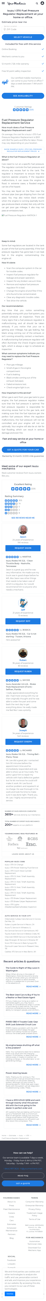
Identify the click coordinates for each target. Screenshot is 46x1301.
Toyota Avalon (11, 934)
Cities (11, 1217)
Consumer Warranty (35, 1202)
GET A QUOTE (23, 1183)
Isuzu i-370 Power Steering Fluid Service (21, 868)
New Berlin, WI (30, 952)
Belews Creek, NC (32, 934)
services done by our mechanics (27, 815)
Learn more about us (23, 854)
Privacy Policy (35, 1209)
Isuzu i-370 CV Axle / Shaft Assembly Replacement (20, 877)
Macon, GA (29, 924)
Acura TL (8, 928)
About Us (11, 1202)
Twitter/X (11, 1268)
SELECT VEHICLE (23, 37)
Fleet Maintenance (11, 1209)
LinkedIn (11, 1264)
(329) (31, 110)
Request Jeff (23, 621)
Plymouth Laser (11, 946)
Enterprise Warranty (34, 1205)
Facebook (11, 1260)
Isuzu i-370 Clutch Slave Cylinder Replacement (18, 872)
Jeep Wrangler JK (12, 940)
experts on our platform (23, 825)
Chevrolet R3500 (12, 937)
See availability (23, 96)
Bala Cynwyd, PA (30, 943)
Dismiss (10, 1294)
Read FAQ (23, 1176)
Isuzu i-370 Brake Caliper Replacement (21, 898)
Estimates (11, 1224)
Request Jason (23, 548)
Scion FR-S (9, 943)
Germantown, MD (31, 931)
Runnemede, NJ (33, 937)
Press (11, 1205)
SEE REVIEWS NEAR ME (23, 518)
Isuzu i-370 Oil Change (14, 865)
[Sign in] (42, 3)
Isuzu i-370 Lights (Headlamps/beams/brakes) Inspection (21, 905)
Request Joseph (23, 742)
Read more (32, 986)
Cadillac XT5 (10, 952)
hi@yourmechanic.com (31, 1169)
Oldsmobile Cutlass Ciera (15, 919)
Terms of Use (34, 1219)
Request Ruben (23, 671)
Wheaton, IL (26, 928)
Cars (11, 1220)
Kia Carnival (10, 931)
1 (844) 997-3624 (11, 1169)
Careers (11, 1213)
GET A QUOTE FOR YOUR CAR (23, 450)
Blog (12, 1238)
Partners (11, 1234)
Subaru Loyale (11, 924)
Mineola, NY (33, 940)
